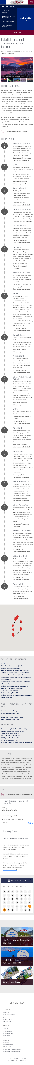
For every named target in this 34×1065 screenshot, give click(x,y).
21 (25, 902)
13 (21, 899)
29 (17, 892)
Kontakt (6, 1012)
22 (29, 902)
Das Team (6, 1035)
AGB (5, 1017)
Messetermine (8, 1044)
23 (4, 906)
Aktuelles (6, 1029)
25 (13, 906)
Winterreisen (10, 6)
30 (21, 892)
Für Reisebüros (8, 1047)
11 (12, 899)
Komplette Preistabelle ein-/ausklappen (19, 794)
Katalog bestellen (9, 1015)
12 (17, 899)
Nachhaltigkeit (8, 1033)
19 (17, 902)
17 (8, 902)
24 (8, 906)
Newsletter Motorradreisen (12, 1049)
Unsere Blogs (7, 1031)
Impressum (7, 1021)
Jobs (4, 1038)
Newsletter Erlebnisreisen (11, 1051)
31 (25, 892)
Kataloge (6, 1042)
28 (13, 892)
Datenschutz (7, 1019)
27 (8, 892)
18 (12, 902)
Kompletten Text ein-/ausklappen (17, 131)
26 (4, 892)
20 (21, 902)
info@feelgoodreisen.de (10, 869)
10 (8, 899)
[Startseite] (3, 6)
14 (25, 899)
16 (4, 902)
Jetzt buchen (17, 32)
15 (29, 899)
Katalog (24, 1058)
